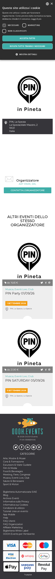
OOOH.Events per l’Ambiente (19, 534)
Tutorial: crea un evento (15, 511)
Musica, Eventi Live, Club (19, 289)
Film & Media (10, 468)
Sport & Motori (11, 484)
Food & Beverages (13, 471)
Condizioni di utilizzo (14, 508)
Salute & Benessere (13, 481)
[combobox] (47, 3)
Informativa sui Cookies (15, 504)
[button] (27, 54)
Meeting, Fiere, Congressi (16, 474)
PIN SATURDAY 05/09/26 (25, 380)
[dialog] (27, 30)
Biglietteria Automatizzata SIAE (20, 491)
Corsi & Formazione (13, 461)
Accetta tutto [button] (27, 38)
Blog (5, 495)
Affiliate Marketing (13, 527)
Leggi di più (36, 19)
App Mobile (9, 514)
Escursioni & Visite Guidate (17, 464)
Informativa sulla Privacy (16, 501)
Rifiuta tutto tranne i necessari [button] (27, 46)
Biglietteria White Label (15, 530)
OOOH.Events (31, 436)
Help (5, 517)
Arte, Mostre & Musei (14, 458)
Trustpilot (28, 575)
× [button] (51, 4)
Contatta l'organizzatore (27, 190)
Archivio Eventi (11, 498)
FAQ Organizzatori (13, 524)
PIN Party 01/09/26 (20, 293)
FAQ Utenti (9, 521)
